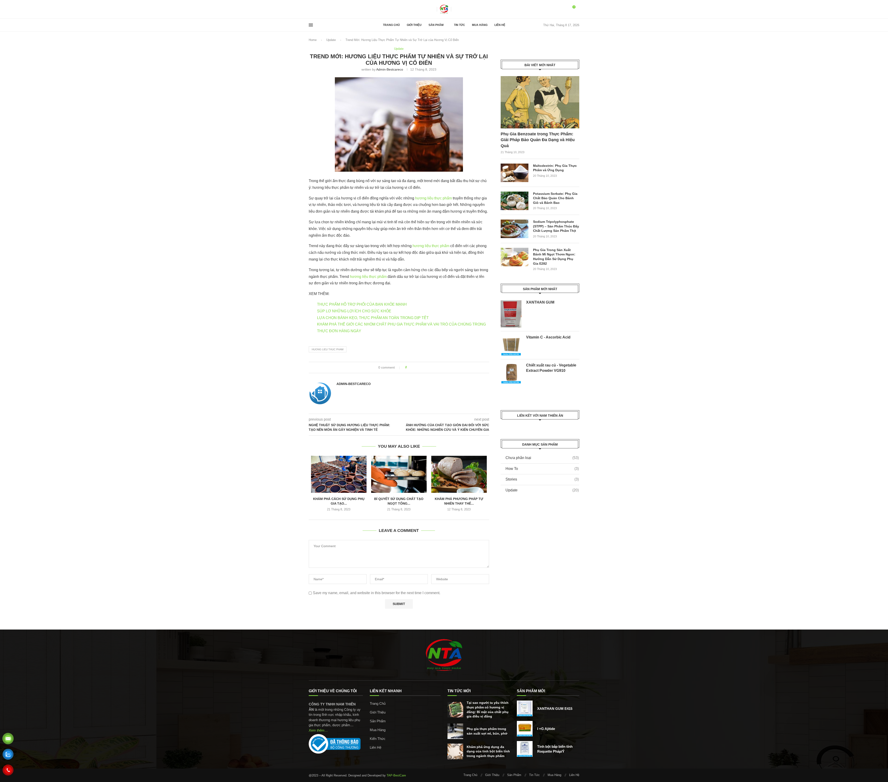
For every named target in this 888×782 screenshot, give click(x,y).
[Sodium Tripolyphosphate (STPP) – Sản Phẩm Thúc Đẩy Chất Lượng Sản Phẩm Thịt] (514, 229)
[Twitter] (314, 9)
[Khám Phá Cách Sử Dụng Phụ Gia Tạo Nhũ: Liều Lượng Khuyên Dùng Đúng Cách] (339, 474)
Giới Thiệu (414, 25)
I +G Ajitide (546, 729)
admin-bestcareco (389, 69)
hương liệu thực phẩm (433, 198)
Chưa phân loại (542, 458)
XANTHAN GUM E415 (554, 709)
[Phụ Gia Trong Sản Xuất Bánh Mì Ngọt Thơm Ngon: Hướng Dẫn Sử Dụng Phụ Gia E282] (514, 257)
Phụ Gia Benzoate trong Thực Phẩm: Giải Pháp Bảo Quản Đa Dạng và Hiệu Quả (538, 140)
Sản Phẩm (436, 25)
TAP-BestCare (396, 775)
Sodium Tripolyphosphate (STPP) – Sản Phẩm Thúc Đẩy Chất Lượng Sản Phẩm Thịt (556, 226)
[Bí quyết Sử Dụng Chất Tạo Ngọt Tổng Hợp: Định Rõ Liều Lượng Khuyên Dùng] (399, 474)
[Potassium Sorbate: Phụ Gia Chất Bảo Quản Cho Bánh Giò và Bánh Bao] (514, 201)
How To (542, 469)
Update (331, 40)
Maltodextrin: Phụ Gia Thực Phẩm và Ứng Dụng (555, 168)
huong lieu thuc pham (327, 349)
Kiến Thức (377, 738)
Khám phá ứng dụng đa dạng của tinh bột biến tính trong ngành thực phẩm (488, 751)
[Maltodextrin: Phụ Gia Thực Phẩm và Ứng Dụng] (514, 173)
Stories (542, 479)
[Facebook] (310, 9)
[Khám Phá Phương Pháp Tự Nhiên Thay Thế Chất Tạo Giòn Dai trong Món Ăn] (459, 474)
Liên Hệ (499, 25)
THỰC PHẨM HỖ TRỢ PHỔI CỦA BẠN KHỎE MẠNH (362, 304)
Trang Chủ (391, 25)
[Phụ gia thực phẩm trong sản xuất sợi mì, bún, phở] (455, 731)
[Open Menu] (311, 25)
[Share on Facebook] (412, 367)
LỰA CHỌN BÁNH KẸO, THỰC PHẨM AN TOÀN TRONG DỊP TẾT (373, 318)
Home (313, 40)
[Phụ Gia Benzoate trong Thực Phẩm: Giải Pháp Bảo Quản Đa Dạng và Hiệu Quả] (540, 102)
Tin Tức (459, 25)
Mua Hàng (479, 25)
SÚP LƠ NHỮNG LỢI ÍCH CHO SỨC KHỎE (354, 311)
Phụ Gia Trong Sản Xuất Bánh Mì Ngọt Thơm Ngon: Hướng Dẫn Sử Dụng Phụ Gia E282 (554, 256)
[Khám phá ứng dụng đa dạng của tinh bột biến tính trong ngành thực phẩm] (455, 751)
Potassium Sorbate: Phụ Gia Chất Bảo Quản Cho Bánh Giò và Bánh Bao (555, 198)
